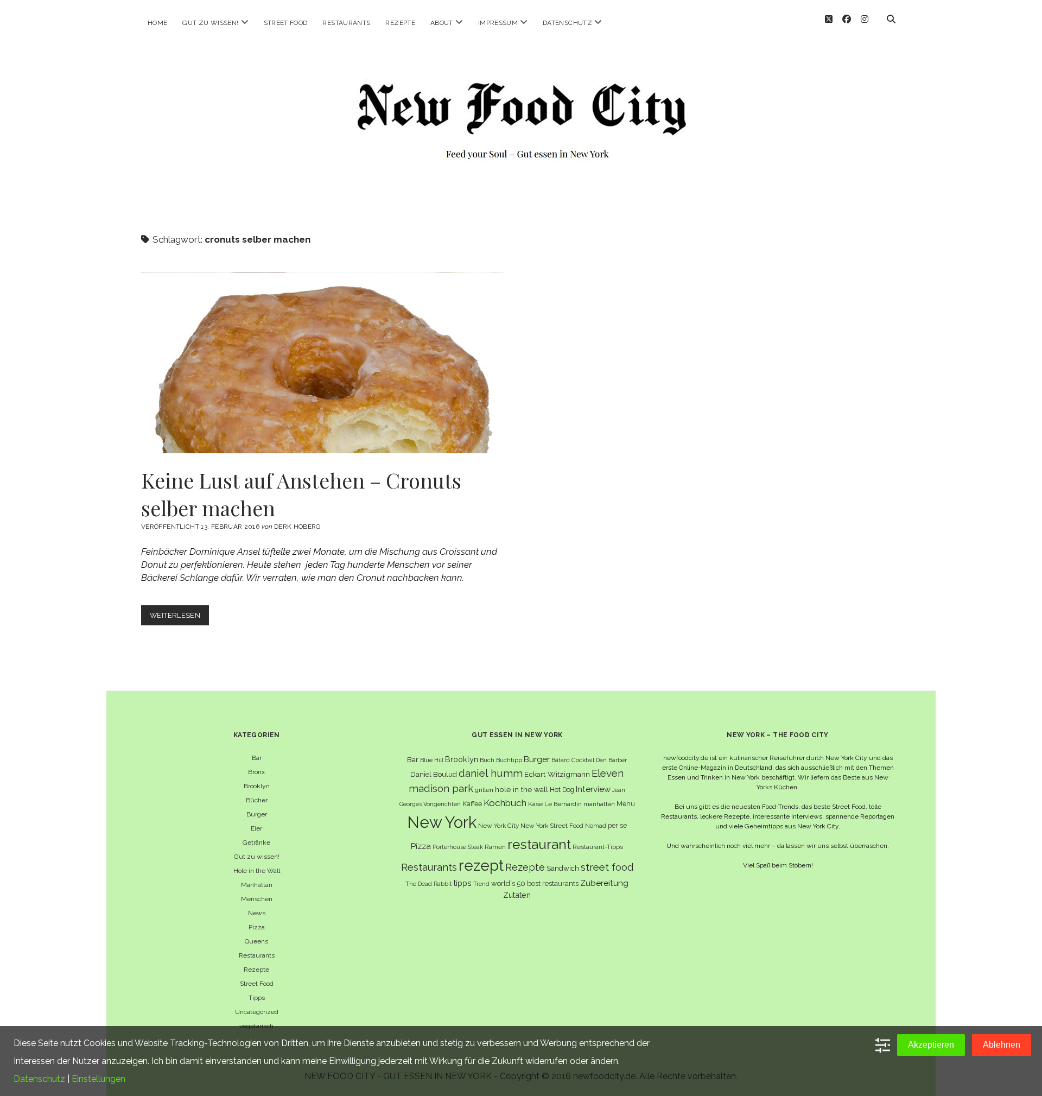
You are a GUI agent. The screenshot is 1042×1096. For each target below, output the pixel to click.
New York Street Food (551, 825)
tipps (463, 883)
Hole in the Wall (256, 871)
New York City (498, 825)
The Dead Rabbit (428, 883)
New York (441, 822)
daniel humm (491, 773)
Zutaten (517, 894)
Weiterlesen (179, 618)
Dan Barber (611, 760)
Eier (256, 828)
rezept (481, 865)
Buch (487, 760)
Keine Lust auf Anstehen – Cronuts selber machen (322, 362)
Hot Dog (562, 789)
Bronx (256, 772)
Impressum (498, 23)
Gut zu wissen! (210, 23)
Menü (626, 804)
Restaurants (346, 23)
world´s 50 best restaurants (535, 883)
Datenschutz (567, 23)
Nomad (595, 825)
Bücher (257, 800)
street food (607, 867)
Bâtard (560, 760)
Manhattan (256, 885)
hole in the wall (521, 789)
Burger (256, 814)
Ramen (495, 847)
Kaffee (472, 804)
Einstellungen (98, 1079)
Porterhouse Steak (458, 847)
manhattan (599, 804)
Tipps (257, 998)
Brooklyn (257, 786)
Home (157, 23)
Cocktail (582, 760)
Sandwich (563, 868)
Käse (535, 804)
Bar (257, 758)
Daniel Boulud (433, 774)
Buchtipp (509, 760)
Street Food (286, 23)
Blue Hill (431, 760)
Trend (481, 883)
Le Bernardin (563, 804)
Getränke (256, 842)
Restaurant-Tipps (598, 847)
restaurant (539, 844)
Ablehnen (1001, 1044)
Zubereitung (604, 883)
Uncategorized (256, 1012)
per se (617, 825)
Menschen (256, 899)
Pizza (257, 927)
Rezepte (400, 23)
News (256, 913)
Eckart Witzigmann (557, 774)
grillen (484, 790)
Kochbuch (505, 802)
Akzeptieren (931, 1044)
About (441, 23)
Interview (593, 789)
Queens (256, 941)
